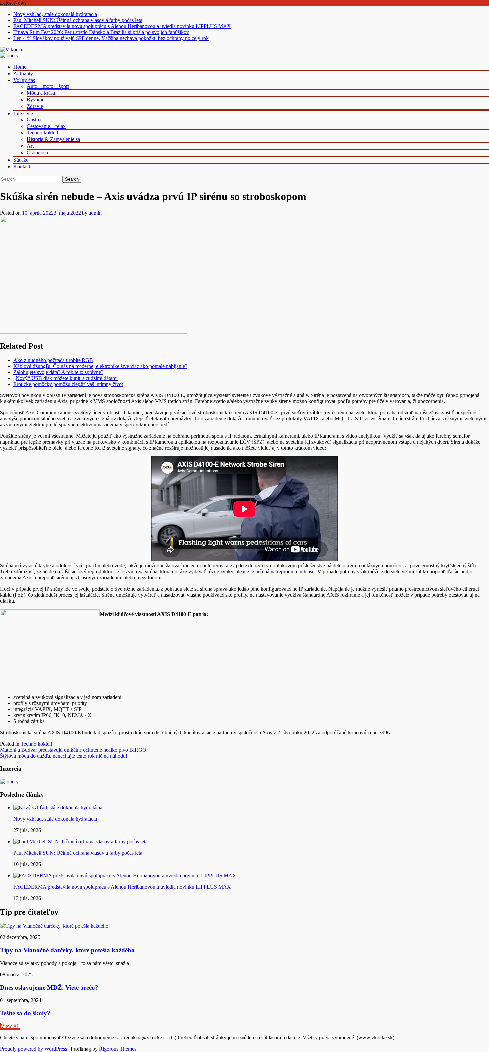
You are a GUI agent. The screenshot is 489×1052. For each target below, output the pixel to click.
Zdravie (35, 106)
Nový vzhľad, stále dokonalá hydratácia (55, 14)
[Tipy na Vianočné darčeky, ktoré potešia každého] (54, 926)
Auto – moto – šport (48, 86)
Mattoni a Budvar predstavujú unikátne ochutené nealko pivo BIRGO (73, 750)
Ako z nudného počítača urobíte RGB (53, 360)
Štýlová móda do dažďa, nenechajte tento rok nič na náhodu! (63, 756)
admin (95, 213)
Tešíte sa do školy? (25, 1013)
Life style (23, 113)
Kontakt (21, 166)
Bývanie (35, 99)
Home (19, 67)
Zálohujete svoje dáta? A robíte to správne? (58, 372)
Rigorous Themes (117, 1049)
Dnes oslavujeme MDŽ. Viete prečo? (49, 987)
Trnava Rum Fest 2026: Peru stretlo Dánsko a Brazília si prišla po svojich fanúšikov (101, 32)
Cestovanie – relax (46, 126)
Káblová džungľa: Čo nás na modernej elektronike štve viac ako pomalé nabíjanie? (100, 366)
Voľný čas (24, 80)
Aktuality (23, 73)
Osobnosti (37, 152)
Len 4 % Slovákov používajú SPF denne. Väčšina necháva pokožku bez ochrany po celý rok (111, 38)
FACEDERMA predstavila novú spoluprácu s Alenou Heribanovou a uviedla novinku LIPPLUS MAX (122, 26)
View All (10, 1026)
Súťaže (20, 160)
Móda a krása (41, 93)
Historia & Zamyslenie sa (53, 139)
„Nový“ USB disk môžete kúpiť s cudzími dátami (65, 378)
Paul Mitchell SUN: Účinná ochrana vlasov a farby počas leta (77, 20)
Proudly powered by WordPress (33, 1049)
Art (30, 146)
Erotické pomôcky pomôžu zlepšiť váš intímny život (68, 384)
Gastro (34, 119)
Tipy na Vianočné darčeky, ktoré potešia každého (67, 950)
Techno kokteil (42, 132)
